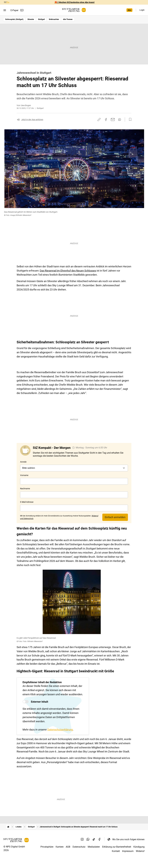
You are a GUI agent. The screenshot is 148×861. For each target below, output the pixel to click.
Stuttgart (41, 19)
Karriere (59, 846)
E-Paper (14, 10)
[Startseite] (8, 827)
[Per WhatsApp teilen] (119, 119)
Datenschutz (79, 846)
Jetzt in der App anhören (32, 119)
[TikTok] (93, 839)
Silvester (30, 19)
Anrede (23, 462)
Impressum (128, 851)
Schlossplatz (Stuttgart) (14, 19)
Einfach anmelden (115, 517)
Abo (129, 10)
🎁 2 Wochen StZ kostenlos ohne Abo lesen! (74, 2)
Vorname (24, 475)
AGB (68, 846)
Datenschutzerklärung (60, 729)
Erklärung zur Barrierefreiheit (116, 846)
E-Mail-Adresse (26, 502)
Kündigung (139, 846)
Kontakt (116, 851)
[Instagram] (82, 839)
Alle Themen (68, 19)
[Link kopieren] (99, 119)
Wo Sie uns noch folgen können (128, 839)
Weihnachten (54, 19)
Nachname (25, 488)
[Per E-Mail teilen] (113, 119)
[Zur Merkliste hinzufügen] (129, 119)
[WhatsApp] (88, 839)
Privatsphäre (46, 846)
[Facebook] (99, 839)
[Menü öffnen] (4, 10)
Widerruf (140, 851)
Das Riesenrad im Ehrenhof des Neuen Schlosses (68, 270)
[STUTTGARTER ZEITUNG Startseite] (74, 10)
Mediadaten (94, 846)
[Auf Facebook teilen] (106, 119)
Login (142, 10)
